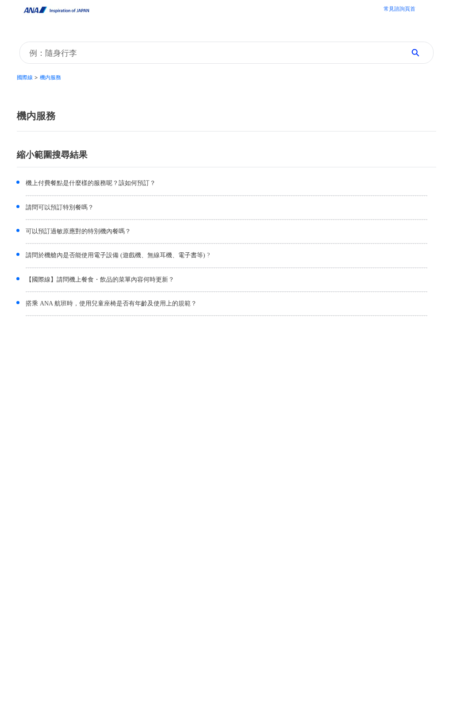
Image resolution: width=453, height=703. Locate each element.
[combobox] (209, 52)
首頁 (399, 9)
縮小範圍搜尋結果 (52, 154)
